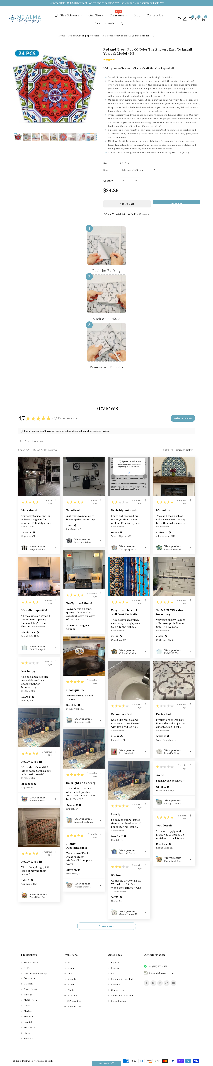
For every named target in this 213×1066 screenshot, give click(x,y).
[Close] (158, 502)
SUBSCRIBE (133, 545)
